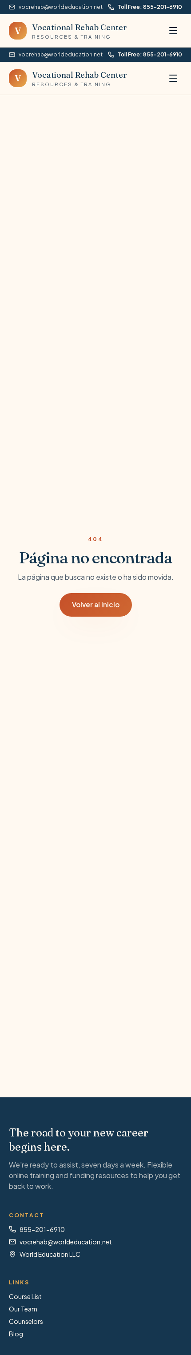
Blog (16, 1334)
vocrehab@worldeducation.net (61, 7)
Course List (25, 1296)
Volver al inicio (95, 604)
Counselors (26, 1321)
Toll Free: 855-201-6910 (150, 7)
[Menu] (173, 31)
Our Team (23, 1309)
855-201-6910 (42, 1229)
